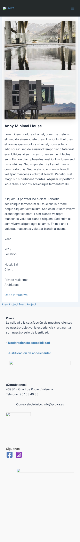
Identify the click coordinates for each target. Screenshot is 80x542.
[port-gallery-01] (40, 45)
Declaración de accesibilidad (29, 343)
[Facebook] (9, 454)
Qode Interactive (16, 295)
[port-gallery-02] (40, 94)
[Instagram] (18, 454)
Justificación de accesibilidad (29, 353)
